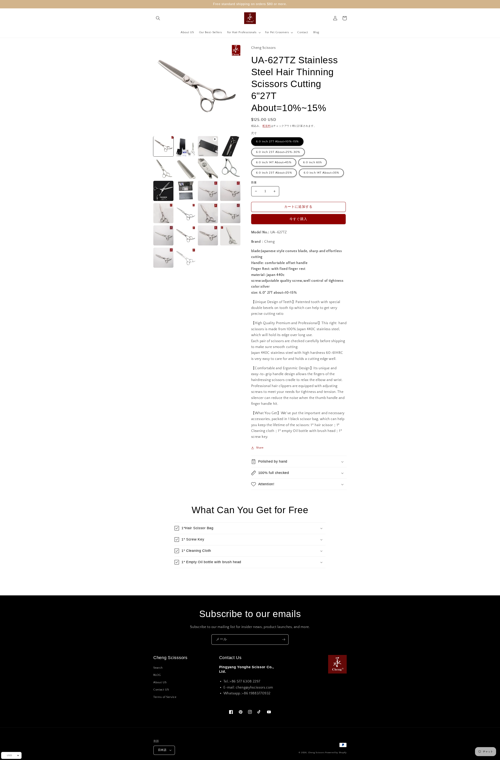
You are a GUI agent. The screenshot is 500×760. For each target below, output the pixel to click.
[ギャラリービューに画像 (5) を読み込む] (186, 169)
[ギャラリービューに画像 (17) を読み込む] (186, 235)
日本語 (162, 750)
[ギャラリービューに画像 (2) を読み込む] (186, 146)
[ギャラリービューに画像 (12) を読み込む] (163, 213)
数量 (254, 182)
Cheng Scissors (316, 752)
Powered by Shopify (336, 752)
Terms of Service (165, 697)
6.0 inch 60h (312, 162)
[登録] (283, 639)
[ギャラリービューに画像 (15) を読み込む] (230, 213)
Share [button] (260, 447)
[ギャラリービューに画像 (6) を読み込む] (208, 169)
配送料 (266, 126)
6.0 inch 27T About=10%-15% (277, 141)
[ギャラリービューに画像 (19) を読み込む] (230, 235)
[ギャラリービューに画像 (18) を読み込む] (208, 235)
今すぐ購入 (298, 219)
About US (159, 682)
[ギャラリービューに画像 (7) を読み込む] (230, 169)
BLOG (157, 675)
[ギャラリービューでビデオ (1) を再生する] (208, 146)
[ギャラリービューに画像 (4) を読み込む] (163, 169)
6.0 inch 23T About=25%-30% (278, 152)
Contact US (161, 689)
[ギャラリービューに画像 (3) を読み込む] (230, 146)
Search (158, 667)
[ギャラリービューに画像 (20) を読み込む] (163, 258)
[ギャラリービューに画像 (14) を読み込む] (208, 213)
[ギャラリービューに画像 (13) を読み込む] (186, 213)
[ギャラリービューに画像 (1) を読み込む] (163, 146)
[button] (158, 18)
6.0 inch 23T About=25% (274, 172)
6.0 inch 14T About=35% (321, 172)
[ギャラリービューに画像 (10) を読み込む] (208, 191)
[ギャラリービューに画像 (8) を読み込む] (163, 191)
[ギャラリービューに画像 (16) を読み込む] (163, 235)
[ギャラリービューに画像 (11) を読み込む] (230, 191)
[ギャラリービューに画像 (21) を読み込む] (186, 258)
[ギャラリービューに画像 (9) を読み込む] (186, 191)
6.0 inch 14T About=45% (273, 162)
